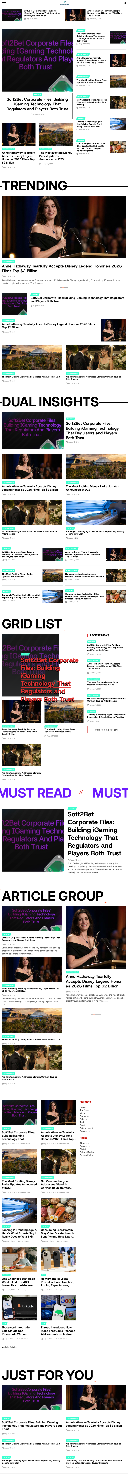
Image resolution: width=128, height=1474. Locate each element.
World (83, 1113)
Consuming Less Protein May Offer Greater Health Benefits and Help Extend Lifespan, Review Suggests (90, 147)
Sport (82, 1125)
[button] (61, 287)
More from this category (106, 729)
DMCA (83, 1149)
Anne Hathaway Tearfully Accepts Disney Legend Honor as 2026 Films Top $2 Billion (104, 13)
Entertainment (8, 149)
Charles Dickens (24, 1144)
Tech (43, 1275)
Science (83, 1119)
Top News (37, 95)
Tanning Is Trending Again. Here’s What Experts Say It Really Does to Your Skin (89, 124)
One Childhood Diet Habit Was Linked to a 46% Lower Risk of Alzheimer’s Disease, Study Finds (19, 1283)
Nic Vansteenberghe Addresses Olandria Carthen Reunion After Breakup (91, 102)
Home (83, 1107)
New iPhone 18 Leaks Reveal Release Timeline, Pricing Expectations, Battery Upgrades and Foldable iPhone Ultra (57, 1285)
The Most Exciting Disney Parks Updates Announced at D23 (55, 156)
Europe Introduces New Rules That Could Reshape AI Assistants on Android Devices (58, 1332)
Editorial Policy (87, 1152)
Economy (84, 1116)
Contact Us (85, 1131)
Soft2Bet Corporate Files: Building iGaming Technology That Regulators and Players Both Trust (42, 13)
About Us (84, 1143)
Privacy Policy (86, 1155)
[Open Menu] (4, 3)
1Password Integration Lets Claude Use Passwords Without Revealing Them (16, 1332)
